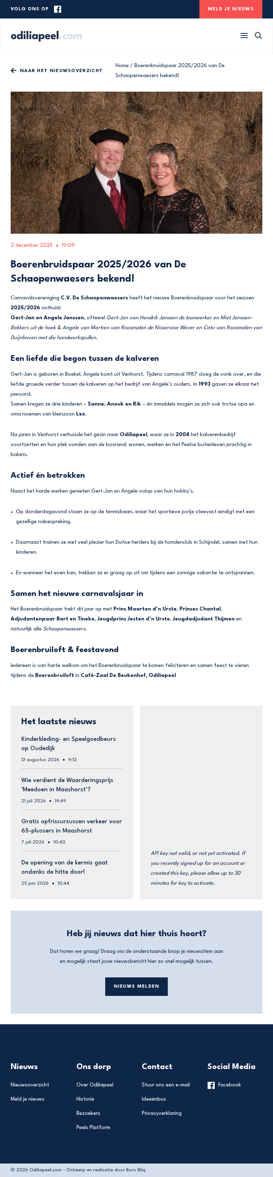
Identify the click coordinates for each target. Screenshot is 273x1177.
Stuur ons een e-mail (166, 1085)
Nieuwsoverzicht (30, 1085)
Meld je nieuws (27, 1099)
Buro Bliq (135, 1170)
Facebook (229, 1085)
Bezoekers (88, 1113)
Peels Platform (93, 1127)
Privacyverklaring (162, 1113)
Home (122, 66)
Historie (85, 1099)
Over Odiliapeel (94, 1085)
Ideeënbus (154, 1099)
